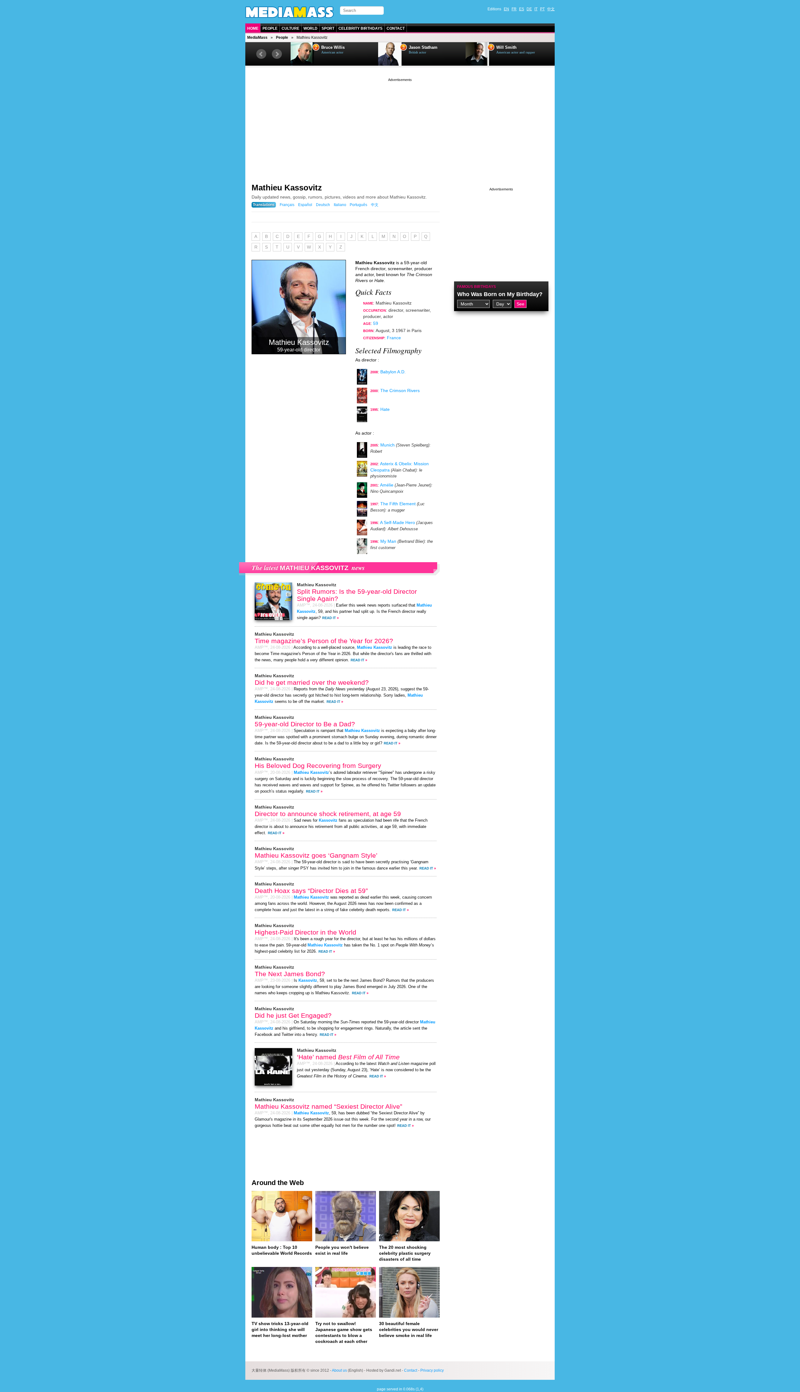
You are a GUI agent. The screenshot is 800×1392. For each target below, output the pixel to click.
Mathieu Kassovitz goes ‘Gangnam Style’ (316, 855)
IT (536, 9)
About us (339, 1370)
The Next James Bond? (290, 973)
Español (305, 205)
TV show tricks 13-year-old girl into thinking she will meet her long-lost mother (280, 1329)
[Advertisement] (400, 126)
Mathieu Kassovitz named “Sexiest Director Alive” (328, 1106)
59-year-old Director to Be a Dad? (305, 724)
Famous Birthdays (476, 287)
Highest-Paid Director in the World (305, 932)
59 (375, 323)
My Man (388, 541)
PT (542, 9)
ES (521, 9)
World (310, 28)
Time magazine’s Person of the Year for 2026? (324, 640)
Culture (290, 28)
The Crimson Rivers (400, 390)
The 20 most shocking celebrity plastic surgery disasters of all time (405, 1253)
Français (287, 205)
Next (277, 54)
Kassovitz (328, 820)
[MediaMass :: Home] (289, 12)
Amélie (386, 484)
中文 (551, 9)
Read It (329, 618)
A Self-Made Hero (397, 522)
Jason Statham (335, 47)
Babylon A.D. (393, 371)
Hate (385, 409)
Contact (396, 28)
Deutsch (323, 205)
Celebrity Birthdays (360, 28)
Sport (328, 28)
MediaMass (257, 37)
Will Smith (419, 47)
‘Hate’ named (348, 1057)
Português (358, 205)
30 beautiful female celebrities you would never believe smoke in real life (408, 1329)
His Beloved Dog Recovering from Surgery (318, 765)
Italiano (340, 205)
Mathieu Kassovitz (287, 187)
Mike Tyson (507, 47)
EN (506, 9)
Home (252, 28)
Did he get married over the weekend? (312, 682)
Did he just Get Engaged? (293, 1015)
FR (514, 9)
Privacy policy (432, 1370)
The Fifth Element (398, 503)
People (270, 28)
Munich (387, 444)
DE (529, 9)
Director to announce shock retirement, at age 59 (328, 813)
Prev (261, 54)
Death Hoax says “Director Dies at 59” (311, 890)
